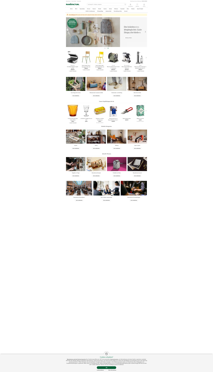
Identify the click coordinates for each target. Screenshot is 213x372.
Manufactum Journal (137, 172)
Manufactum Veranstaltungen (133, 197)
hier (137, 363)
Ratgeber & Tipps (75, 172)
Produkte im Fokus (117, 172)
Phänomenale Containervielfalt (96, 92)
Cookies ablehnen (100, 370)
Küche (96, 145)
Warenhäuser (68, 1)
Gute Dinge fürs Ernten (76, 92)
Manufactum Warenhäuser (79, 197)
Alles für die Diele (137, 92)
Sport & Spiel (137, 145)
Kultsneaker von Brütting (116, 92)
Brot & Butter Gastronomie (106, 197)
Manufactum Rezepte (96, 172)
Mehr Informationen (112, 370)
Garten (75, 145)
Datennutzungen (114, 359)
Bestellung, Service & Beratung (138, 1)
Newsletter (79, 1)
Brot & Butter (74, 1)
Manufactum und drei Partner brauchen (76, 359)
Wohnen (117, 145)
